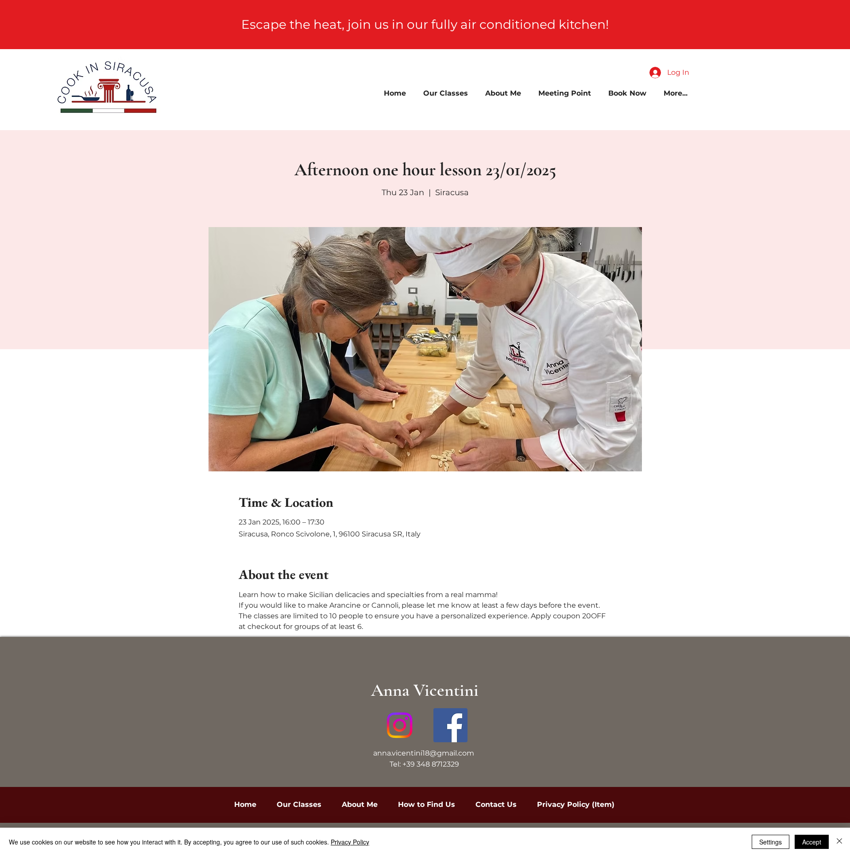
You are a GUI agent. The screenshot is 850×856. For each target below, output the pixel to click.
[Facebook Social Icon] (450, 725)
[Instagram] (399, 725)
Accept (811, 841)
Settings (770, 841)
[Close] (839, 842)
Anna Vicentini (425, 690)
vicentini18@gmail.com (433, 753)
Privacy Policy (350, 841)
